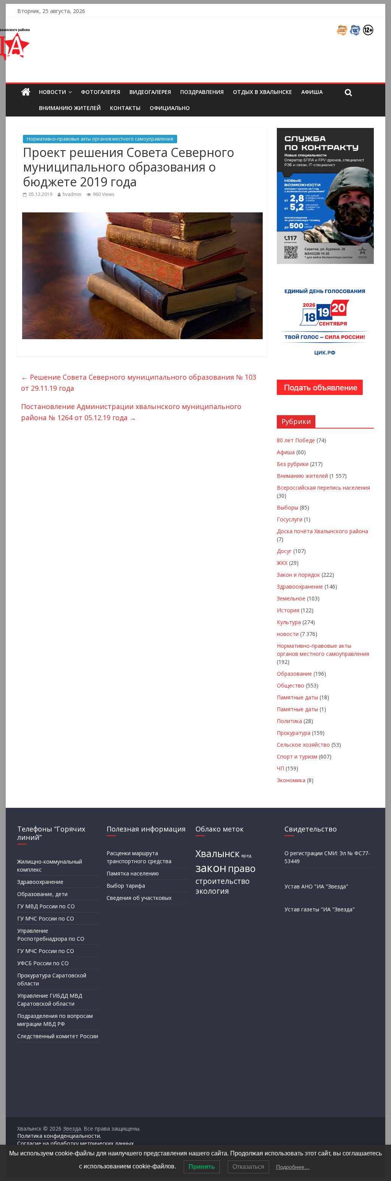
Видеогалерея (150, 91)
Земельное (291, 598)
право (241, 868)
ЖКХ (282, 562)
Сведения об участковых (139, 897)
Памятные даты (297, 697)
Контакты (125, 108)
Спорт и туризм (297, 756)
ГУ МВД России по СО (46, 906)
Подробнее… (293, 1167)
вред (246, 855)
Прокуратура (293, 732)
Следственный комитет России (57, 1036)
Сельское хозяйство (303, 744)
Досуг (284, 551)
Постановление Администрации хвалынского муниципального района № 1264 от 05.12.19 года (131, 412)
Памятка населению (133, 873)
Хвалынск (218, 853)
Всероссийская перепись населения (323, 487)
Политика (289, 721)
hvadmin (72, 194)
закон (211, 867)
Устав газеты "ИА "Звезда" (319, 909)
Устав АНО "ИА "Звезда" (316, 886)
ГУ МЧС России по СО (45, 918)
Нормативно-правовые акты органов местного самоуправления (100, 139)
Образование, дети (42, 894)
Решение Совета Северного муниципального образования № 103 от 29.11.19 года (138, 382)
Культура (289, 622)
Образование (294, 673)
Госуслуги (289, 519)
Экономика (291, 780)
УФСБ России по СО (43, 963)
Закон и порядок (298, 574)
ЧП (280, 768)
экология (212, 891)
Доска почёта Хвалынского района (322, 531)
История (288, 610)
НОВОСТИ (52, 91)
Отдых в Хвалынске (262, 91)
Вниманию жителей (70, 108)
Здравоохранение (300, 586)
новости (288, 633)
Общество (290, 685)
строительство (223, 881)
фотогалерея (100, 91)
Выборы (287, 507)
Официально (170, 108)
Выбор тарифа (126, 885)
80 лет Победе (296, 440)
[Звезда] (25, 92)
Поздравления (202, 91)
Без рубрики (293, 464)
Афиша (312, 91)
